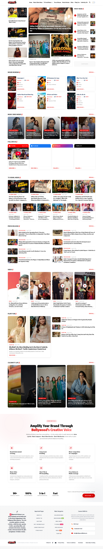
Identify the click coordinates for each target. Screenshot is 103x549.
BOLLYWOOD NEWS (58, 515)
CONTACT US (39, 518)
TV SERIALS (57, 524)
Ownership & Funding (90, 542)
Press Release (57, 2)
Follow (55, 168)
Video (72, 2)
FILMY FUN (58, 533)
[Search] (89, 2)
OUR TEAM (39, 521)
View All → (92, 72)
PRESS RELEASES (59, 527)
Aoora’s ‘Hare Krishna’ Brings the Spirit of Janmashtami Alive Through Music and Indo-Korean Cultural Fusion (39, 63)
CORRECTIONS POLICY (39, 527)
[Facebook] (52, 543)
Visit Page (34, 168)
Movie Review (65, 2)
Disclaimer (80, 542)
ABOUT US (39, 515)
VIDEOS (57, 530)
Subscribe (12, 168)
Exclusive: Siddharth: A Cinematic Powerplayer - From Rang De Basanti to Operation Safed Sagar (83, 49)
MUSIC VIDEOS (59, 521)
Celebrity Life (84, 2)
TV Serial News (47, 2)
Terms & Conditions (71, 542)
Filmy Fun (77, 2)
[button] (93, 2)
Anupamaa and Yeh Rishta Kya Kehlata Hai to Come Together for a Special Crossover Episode (83, 16)
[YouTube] (55, 543)
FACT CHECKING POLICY (39, 524)
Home (30, 2)
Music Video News (37, 2)
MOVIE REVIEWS (57, 518)
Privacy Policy (61, 542)
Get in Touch (88, 495)
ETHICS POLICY (39, 530)
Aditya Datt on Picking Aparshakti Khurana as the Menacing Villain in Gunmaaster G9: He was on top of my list (50, 28)
